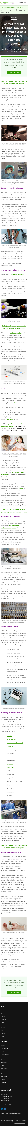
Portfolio (3, 1025)
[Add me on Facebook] (5, 1109)
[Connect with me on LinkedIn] (2, 1109)
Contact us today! (14, 72)
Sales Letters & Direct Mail (15, 743)
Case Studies (10, 767)
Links (2, 1036)
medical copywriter (15, 333)
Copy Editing (4, 1073)
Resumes (3, 1085)
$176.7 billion (10, 419)
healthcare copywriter (17, 274)
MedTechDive (13, 403)
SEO (2, 1071)
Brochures (10, 746)
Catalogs (3, 1079)
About (2, 1014)
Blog (2, 1030)
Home (2, 1011)
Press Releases (4, 1059)
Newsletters (4, 1062)
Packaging (3, 1082)
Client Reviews (4, 1028)
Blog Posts (10, 764)
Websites (9, 736)
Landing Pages (11, 739)
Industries (3, 1019)
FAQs (2, 1022)
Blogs (2, 1065)
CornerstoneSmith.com (20, 1123)
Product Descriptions (6, 1057)
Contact (3, 1033)
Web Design (4, 1076)
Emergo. (21, 488)
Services (3, 1016)
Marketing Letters (5, 1054)
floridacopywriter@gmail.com (8, 1104)
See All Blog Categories (8, 7)
